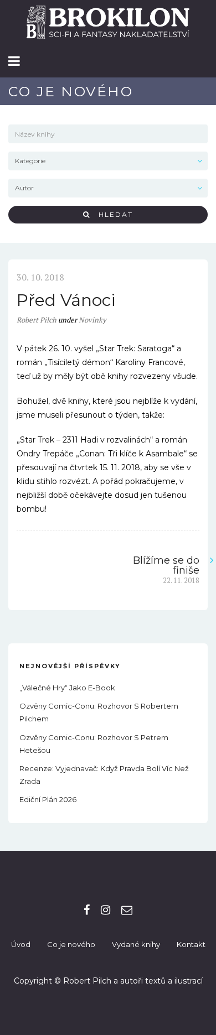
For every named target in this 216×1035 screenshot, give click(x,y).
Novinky (92, 320)
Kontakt (191, 944)
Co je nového (71, 944)
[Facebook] (87, 910)
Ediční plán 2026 (47, 799)
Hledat (111, 214)
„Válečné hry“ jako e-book (67, 687)
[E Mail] (126, 910)
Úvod (20, 944)
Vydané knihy (136, 944)
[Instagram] (105, 910)
